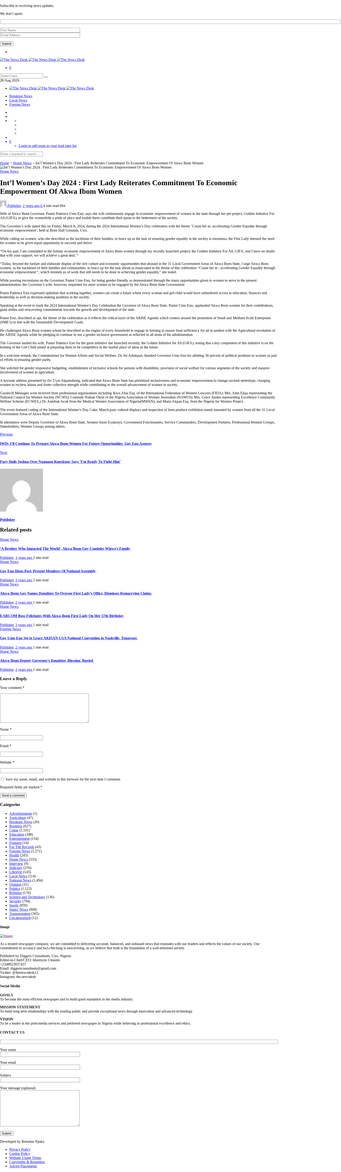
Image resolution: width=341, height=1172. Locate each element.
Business (15, 826)
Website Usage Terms (25, 1158)
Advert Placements (23, 1166)
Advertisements (20, 813)
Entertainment (19, 839)
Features (15, 843)
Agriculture (17, 818)
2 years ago (31, 206)
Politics (14, 889)
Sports (14, 905)
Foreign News (19, 104)
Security (15, 901)
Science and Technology (27, 897)
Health (14, 855)
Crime (13, 830)
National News (20, 880)
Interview (16, 864)
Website (7, 762)
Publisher (14, 206)
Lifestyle (15, 872)
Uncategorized (20, 918)
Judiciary (16, 868)
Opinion (15, 884)
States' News (18, 909)
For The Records (21, 847)
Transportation (19, 914)
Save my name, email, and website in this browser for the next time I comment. (63, 779)
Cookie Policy (19, 1154)
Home (4, 163)
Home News (22, 163)
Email (5, 746)
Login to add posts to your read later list (48, 146)
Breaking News (20, 96)
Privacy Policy (20, 1149)
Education (16, 834)
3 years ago (24, 558)
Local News (18, 100)
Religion (15, 893)
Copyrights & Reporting (27, 1162)
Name (6, 729)
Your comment (12, 688)
